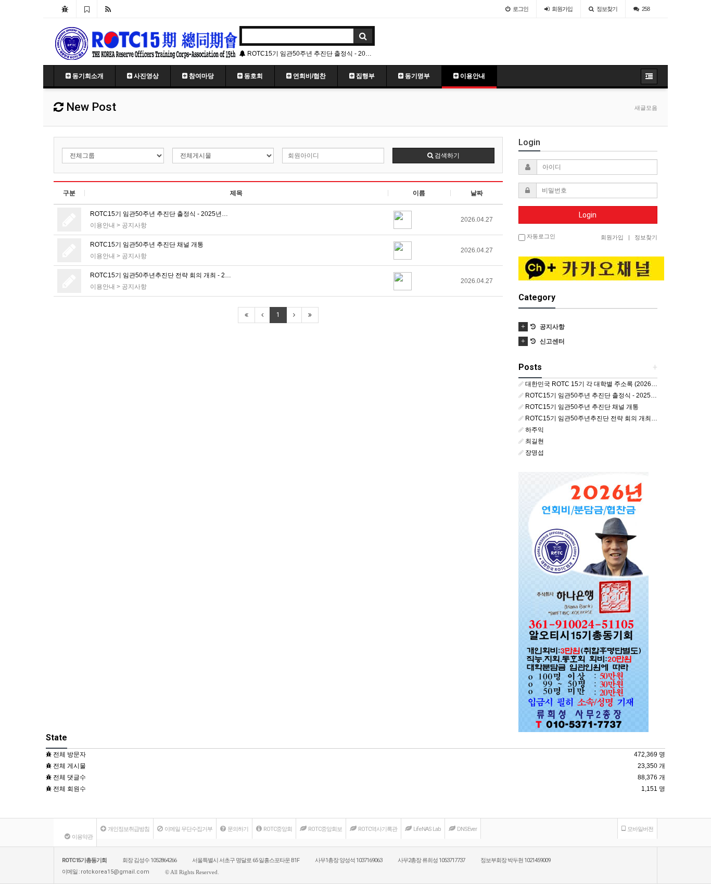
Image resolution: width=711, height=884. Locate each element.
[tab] (588, 321)
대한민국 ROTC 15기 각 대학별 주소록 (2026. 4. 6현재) (591, 384)
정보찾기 (606, 9)
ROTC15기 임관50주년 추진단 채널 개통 (364, 53)
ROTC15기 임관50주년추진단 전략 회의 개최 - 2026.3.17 (591, 418)
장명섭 (534, 452)
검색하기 (446, 155)
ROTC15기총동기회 (84, 860)
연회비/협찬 (308, 76)
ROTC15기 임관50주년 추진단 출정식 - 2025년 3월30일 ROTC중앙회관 (591, 395)
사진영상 (145, 76)
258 (646, 9)
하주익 (534, 429)
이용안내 (472, 76)
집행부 (364, 76)
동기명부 (416, 76)
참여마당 (200, 76)
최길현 (534, 441)
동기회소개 (87, 76)
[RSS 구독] (108, 9)
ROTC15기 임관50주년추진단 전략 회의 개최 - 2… (160, 275)
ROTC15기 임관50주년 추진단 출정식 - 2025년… (159, 213)
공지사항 (134, 225)
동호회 (253, 76)
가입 (562, 9)
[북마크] (87, 9)
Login (587, 215)
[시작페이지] (65, 9)
